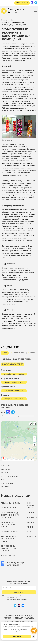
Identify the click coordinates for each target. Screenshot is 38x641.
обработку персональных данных (16, 599)
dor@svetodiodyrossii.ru (14, 382)
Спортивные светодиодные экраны (8, 524)
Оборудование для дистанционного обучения (10, 515)
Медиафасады (8, 555)
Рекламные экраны (10, 503)
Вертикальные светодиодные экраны (8, 539)
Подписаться (19, 592)
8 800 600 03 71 (22, 3)
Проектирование (9, 476)
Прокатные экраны (10, 532)
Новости (31, 537)
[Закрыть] (33, 636)
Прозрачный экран (10, 508)
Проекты (5, 466)
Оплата (30, 513)
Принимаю (17, 636)
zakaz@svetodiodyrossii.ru (14, 374)
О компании (7, 483)
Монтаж (5, 480)
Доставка (32, 517)
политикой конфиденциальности (24, 596)
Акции (30, 527)
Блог (29, 532)
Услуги (4, 473)
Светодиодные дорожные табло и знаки (9, 548)
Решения (5, 469)
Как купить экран (30, 505)
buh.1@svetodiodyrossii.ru (14, 391)
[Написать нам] (34, 630)
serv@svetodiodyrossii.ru (13, 399)
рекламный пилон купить (12, 228)
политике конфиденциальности (13, 632)
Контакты (6, 487)
